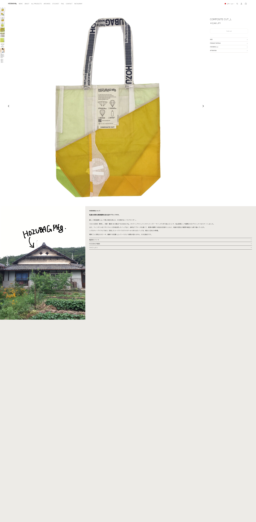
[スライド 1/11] (2, 9)
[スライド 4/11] (2, 24)
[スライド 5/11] (2, 30)
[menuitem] (21, 3)
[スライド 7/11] (2, 40)
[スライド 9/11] (2, 50)
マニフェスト (93, 248)
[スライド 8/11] (2, 45)
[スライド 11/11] (2, 61)
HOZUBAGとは (214, 47)
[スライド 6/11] (2, 35)
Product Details (215, 43)
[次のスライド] (204, 106)
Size (211, 39)
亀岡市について (94, 240)
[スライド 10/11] (2, 55)
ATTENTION (213, 50)
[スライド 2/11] (2, 14)
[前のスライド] (8, 106)
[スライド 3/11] (2, 19)
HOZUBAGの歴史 (94, 244)
